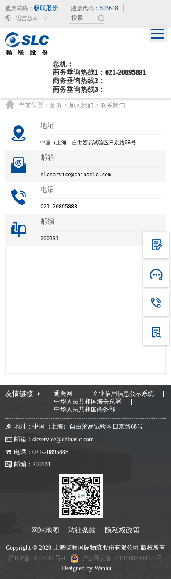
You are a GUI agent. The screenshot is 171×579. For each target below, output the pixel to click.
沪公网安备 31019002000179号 (122, 558)
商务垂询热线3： (79, 89)
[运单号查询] (156, 331)
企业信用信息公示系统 (123, 393)
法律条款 (82, 530)
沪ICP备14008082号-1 (37, 558)
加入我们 (81, 106)
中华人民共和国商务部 (84, 409)
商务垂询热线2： (79, 80)
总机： (63, 64)
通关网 (63, 393)
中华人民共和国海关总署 (87, 401)
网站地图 (45, 530)
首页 (56, 106)
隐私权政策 (122, 530)
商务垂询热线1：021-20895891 (99, 72)
